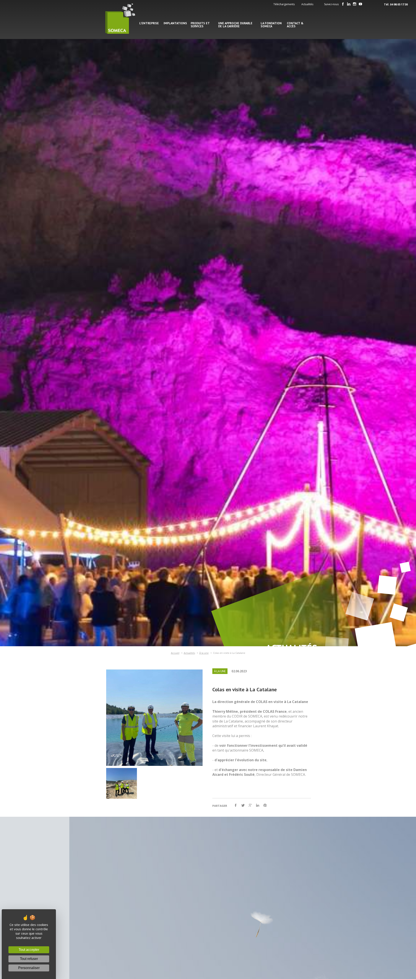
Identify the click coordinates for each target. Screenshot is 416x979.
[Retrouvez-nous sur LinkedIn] (348, 4)
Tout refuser (29, 959)
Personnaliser (29, 968)
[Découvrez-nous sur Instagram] (354, 4)
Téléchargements (284, 4)
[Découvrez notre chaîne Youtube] (360, 4)
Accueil (175, 652)
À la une (204, 652)
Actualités (307, 4)
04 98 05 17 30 (399, 4)
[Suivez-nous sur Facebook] (343, 4)
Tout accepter (29, 949)
